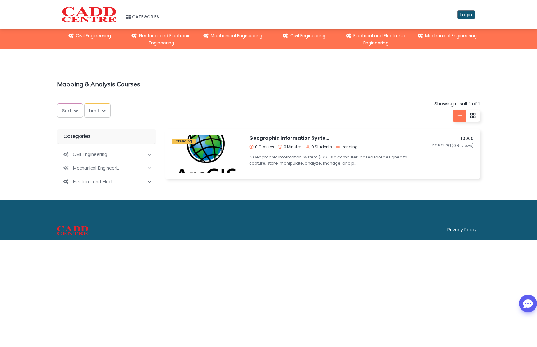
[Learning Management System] (72, 233)
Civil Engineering (93, 36)
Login (466, 14)
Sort (66, 110)
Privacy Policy (462, 229)
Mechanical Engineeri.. (96, 168)
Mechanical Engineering (236, 36)
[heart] (233, 165)
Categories (145, 17)
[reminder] (233, 154)
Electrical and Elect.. (94, 182)
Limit (94, 110)
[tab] (106, 154)
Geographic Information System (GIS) (291, 138)
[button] (85, 154)
